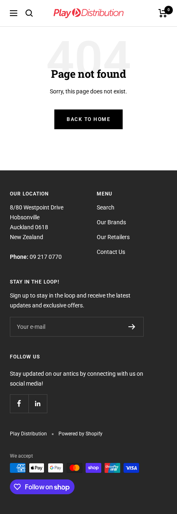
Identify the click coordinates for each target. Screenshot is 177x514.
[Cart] (162, 13)
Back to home (88, 119)
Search (105, 207)
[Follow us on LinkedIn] (37, 403)
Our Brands (111, 222)
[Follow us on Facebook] (19, 403)
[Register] (131, 327)
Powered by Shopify (80, 434)
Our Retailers (113, 237)
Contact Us (111, 252)
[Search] (29, 13)
